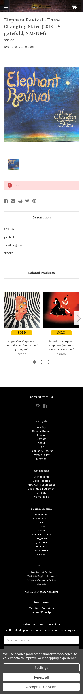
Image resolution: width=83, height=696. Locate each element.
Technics (41, 546)
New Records (41, 476)
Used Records (41, 480)
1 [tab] (34, 362)
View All (41, 554)
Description (41, 217)
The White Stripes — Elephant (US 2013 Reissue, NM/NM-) (61, 345)
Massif (41, 530)
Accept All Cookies (41, 686)
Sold (22, 333)
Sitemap (41, 458)
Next (78, 318)
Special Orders (41, 431)
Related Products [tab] (41, 273)
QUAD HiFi (41, 542)
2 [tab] (41, 362)
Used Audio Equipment (41, 488)
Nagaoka (41, 538)
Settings (41, 667)
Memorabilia (41, 496)
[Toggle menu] (6, 6)
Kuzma (41, 526)
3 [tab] (48, 362)
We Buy (41, 427)
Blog (41, 446)
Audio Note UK (41, 518)
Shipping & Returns (41, 450)
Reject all (41, 677)
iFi (41, 522)
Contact (41, 438)
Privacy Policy (41, 454)
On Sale (41, 492)
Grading (41, 434)
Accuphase (41, 514)
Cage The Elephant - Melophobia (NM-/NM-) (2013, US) (21, 345)
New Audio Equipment (41, 484)
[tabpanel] (22, 319)
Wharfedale (41, 550)
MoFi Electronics (41, 534)
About (41, 442)
